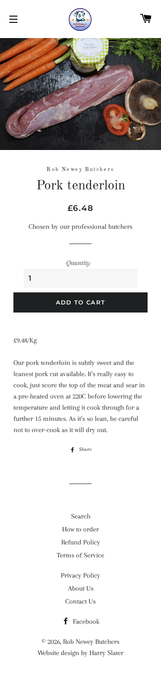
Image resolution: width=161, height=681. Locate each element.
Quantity (78, 263)
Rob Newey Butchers (91, 642)
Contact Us (80, 601)
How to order (80, 529)
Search (80, 516)
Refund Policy (80, 542)
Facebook (85, 621)
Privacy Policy (80, 575)
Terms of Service (80, 555)
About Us (80, 588)
